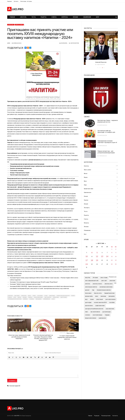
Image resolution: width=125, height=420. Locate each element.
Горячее (86, 200)
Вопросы (65, 17)
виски (19, 297)
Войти (30, 1)
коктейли (40, 295)
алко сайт (104, 280)
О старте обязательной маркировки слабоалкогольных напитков (66, 337)
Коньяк (86, 196)
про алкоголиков (95, 311)
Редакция (9, 1)
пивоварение (46, 299)
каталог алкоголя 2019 (100, 302)
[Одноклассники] (28, 48)
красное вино (89, 305)
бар (93, 290)
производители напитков (14, 299)
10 (87, 256)
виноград (103, 296)
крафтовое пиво (38, 297)
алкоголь (23, 295)
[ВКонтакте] (25, 48)
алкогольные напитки (91, 286)
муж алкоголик (110, 308)
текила (10, 297)
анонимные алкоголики (106, 286)
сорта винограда (97, 314)
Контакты (16, 1)
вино (53, 120)
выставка (17, 295)
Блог (97, 17)
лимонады (52, 295)
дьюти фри (88, 302)
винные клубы (89, 296)
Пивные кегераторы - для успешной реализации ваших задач (106, 152)
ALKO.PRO (17, 415)
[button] (9, 357)
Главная (12, 17)
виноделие (38, 299)
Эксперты (86, 207)
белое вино (88, 293)
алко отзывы (104, 277)
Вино (85, 181)
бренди (24, 297)
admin (8, 43)
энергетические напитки (63, 295)
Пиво (85, 184)
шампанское (102, 318)
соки (46, 295)
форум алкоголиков (90, 318)
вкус (86, 299)
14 (107, 256)
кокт (53, 299)
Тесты (33, 17)
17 (87, 260)
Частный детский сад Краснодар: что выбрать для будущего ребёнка (106, 132)
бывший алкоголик (110, 293)
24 (87, 264)
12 (97, 256)
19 (97, 260)
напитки (10, 295)
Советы (53, 17)
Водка (85, 177)
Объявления (87, 17)
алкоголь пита (108, 283)
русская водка (106, 311)
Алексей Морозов (100, 62)
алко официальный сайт (92, 280)
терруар (107, 314)
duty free (87, 277)
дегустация (63, 297)
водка (57, 120)
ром (15, 297)
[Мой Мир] (30, 48)
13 (102, 256)
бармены (25, 299)
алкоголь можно (97, 283)
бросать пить (98, 293)
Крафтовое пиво (88, 188)
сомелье (32, 299)
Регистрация (23, 1)
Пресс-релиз (19, 24)
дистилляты (48, 297)
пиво (34, 295)
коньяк (61, 120)
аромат (87, 290)
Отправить (12, 380)
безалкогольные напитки (104, 290)
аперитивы (56, 297)
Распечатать (64, 43)
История (95, 277)
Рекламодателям (105, 415)
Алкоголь (23, 17)
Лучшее (86, 203)
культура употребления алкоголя (94, 308)
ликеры (30, 297)
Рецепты (43, 17)
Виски (85, 173)
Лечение (75, 17)
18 (92, 260)
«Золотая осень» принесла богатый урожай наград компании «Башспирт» (19, 336)
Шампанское (87, 192)
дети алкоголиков (110, 299)
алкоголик (112, 280)
